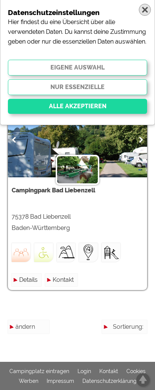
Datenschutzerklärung (109, 381)
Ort (139, 367)
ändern (25, 326)
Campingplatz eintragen (39, 371)
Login (84, 371)
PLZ (137, 353)
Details (28, 279)
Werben (28, 381)
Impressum (60, 381)
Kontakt (63, 279)
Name (134, 340)
